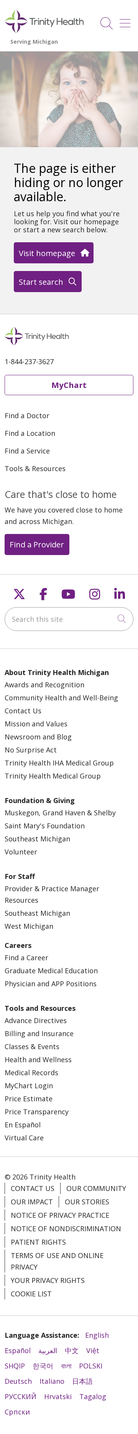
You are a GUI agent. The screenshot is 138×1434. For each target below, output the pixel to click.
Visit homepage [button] (47, 253)
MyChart (69, 384)
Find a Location (30, 433)
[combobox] (69, 619)
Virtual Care (24, 1137)
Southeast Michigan (37, 838)
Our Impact (32, 1201)
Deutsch (18, 1381)
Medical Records (31, 1072)
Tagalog (92, 1396)
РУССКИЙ (20, 1396)
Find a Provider (37, 544)
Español (18, 1350)
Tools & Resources (35, 468)
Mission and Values (36, 723)
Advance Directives (36, 1020)
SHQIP (15, 1365)
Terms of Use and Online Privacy (57, 1261)
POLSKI (90, 1365)
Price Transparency (37, 1111)
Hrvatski (58, 1396)
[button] (126, 20)
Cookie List (31, 1293)
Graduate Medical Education (51, 970)
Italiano (51, 1381)
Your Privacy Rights (48, 1280)
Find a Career (26, 957)
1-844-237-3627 (29, 361)
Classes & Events (32, 1046)
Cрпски (17, 1411)
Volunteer (21, 851)
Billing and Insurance (39, 1033)
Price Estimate (29, 1098)
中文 (72, 1350)
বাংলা (66, 1365)
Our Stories (87, 1201)
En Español (23, 1124)
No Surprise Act (31, 749)
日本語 (82, 1381)
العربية (47, 1350)
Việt (92, 1350)
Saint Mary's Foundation (45, 825)
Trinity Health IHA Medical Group (59, 762)
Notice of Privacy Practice (60, 1215)
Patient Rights (38, 1242)
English (97, 1335)
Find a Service (27, 450)
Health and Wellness (38, 1059)
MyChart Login (29, 1085)
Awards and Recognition (44, 684)
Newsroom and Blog (38, 736)
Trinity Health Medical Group (53, 775)
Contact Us (23, 710)
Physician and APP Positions (51, 983)
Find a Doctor (27, 415)
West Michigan (29, 926)
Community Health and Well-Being (61, 697)
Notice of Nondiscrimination (66, 1228)
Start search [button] (41, 281)
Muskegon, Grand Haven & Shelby (60, 812)
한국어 (43, 1365)
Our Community (96, 1188)
